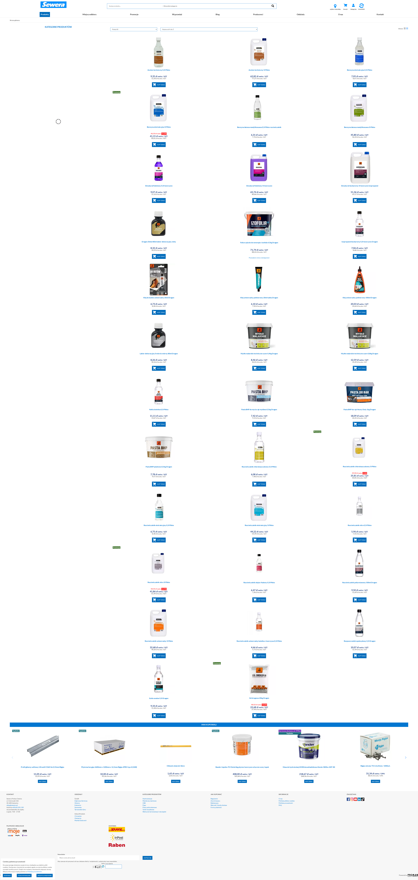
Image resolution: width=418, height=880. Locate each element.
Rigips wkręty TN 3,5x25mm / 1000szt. (375, 766)
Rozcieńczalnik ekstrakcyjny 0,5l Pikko (159, 525)
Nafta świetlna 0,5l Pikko (158, 409)
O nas (340, 14)
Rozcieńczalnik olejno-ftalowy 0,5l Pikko (259, 582)
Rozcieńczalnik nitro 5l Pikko (159, 582)
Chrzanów (78, 816)
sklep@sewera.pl (12, 805)
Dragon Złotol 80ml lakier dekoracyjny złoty (159, 242)
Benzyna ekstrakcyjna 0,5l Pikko (359, 70)
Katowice (78, 805)
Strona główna (15, 20)
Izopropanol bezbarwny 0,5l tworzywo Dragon (360, 242)
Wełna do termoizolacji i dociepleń (154, 812)
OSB (144, 803)
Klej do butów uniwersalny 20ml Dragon (158, 298)
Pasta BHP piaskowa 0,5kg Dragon (159, 467)
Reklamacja (214, 803)
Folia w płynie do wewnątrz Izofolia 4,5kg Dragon (259, 242)
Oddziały (301, 14)
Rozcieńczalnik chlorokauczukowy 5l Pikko (359, 466)
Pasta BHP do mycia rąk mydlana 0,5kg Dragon (259, 409)
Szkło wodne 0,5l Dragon (158, 698)
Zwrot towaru (215, 801)
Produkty (45, 14)
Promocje (134, 14)
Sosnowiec (78, 807)
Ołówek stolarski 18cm (176, 766)
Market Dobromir (81, 820)
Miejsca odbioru (89, 14)
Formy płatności (216, 807)
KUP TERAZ (161, 85)
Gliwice (77, 803)
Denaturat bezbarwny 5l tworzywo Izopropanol (359, 186)
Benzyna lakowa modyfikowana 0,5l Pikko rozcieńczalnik (259, 127)
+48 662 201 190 (18, 807)
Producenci (258, 14)
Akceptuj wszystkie (45, 875)
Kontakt (380, 14)
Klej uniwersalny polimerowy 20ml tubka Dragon (259, 298)
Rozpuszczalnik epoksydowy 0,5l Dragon (359, 641)
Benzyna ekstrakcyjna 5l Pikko (159, 127)
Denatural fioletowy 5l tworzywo (259, 186)
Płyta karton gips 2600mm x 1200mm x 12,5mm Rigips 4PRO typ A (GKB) (109, 767)
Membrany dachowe (149, 801)
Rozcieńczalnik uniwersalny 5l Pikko (159, 641)
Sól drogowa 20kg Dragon (259, 698)
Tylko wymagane (24, 875)
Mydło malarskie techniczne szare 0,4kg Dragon (259, 353)
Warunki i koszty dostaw (219, 805)
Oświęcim (78, 818)
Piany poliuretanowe (150, 807)
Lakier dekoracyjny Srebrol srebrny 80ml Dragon (159, 353)
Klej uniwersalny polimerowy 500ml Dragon (360, 298)
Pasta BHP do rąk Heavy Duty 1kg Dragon (360, 409)
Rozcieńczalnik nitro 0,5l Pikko (360, 525)
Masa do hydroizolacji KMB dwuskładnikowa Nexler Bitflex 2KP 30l (309, 767)
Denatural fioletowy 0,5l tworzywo (158, 186)
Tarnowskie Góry (80, 809)
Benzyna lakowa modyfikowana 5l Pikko (359, 127)
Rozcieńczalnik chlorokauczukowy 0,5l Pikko (259, 467)
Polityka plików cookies (287, 801)
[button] (405, 757)
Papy (144, 805)
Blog (218, 14)
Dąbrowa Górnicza (81, 801)
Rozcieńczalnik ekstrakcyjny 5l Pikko (259, 525)
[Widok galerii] (407, 28)
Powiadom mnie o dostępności (259, 258)
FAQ (280, 805)
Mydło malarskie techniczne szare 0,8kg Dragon (359, 353)
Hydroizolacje (147, 799)
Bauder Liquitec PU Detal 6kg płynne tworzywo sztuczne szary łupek (242, 767)
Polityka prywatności (286, 803)
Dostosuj (7, 875)
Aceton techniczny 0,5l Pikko (158, 70)
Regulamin (214, 799)
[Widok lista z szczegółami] (404, 28)
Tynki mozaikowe (148, 809)
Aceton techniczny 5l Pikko (259, 70)
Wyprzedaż (177, 14)
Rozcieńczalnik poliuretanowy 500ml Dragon (359, 582)
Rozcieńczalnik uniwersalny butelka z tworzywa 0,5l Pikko (259, 641)
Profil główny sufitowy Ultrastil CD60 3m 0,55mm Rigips (42, 767)
